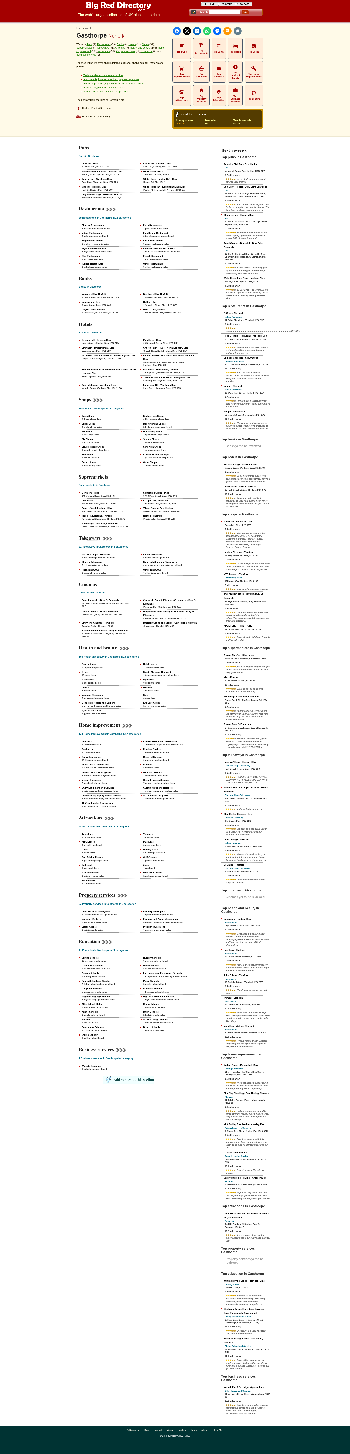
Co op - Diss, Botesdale (155, 500)
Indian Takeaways (152, 554)
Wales (170, 1430)
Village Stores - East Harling (158, 508)
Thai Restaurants (91, 256)
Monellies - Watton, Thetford (239, 1026)
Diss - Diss (87, 500)
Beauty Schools (151, 1027)
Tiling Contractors (91, 757)
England (158, 1430)
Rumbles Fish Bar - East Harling (241, 164)
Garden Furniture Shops (156, 454)
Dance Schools (151, 965)
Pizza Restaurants (152, 225)
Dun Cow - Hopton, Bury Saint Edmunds (245, 187)
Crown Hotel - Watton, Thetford (240, 486)
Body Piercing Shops (154, 424)
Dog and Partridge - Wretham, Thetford (102, 194)
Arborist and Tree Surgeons (96, 772)
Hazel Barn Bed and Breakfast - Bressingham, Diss (109, 355)
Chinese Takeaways (92, 562)
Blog (146, 1430)
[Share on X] (187, 31)
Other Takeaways (152, 570)
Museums (148, 842)
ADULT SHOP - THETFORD (238, 626)
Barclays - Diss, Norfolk (155, 294)
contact (244, 4)
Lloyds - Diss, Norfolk (93, 309)
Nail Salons (88, 679)
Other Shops (150, 462)
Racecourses (88, 880)
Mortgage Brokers (91, 919)
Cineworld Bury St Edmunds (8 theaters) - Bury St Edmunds (169, 602)
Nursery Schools (152, 958)
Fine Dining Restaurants (156, 233)
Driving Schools (90, 958)
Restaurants (104, 44)
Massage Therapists (92, 695)
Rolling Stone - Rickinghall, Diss (241, 1065)
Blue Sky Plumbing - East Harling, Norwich (246, 1093)
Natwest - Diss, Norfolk (94, 294)
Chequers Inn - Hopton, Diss (239, 215)
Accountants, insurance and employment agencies (111, 79)
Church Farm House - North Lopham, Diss (165, 348)
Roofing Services (152, 749)
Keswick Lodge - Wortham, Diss (99, 385)
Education (147, 51)
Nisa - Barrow (231, 677)
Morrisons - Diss (90, 492)
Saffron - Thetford (233, 313)
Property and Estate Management (161, 919)
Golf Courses (150, 857)
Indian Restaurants (92, 233)
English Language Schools (96, 996)
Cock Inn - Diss (90, 163)
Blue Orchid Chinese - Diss (238, 814)
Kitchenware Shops (153, 416)
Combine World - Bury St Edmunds (100, 600)
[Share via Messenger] (217, 31)
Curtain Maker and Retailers (158, 788)
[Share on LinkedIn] (197, 31)
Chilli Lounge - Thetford (236, 839)
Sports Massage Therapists (157, 672)
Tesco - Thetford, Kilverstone (239, 655)
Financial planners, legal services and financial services (114, 83)
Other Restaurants (153, 264)
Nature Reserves (90, 872)
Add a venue (133, 1430)
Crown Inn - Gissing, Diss (157, 163)
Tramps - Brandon (233, 998)
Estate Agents (89, 927)
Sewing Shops (151, 439)
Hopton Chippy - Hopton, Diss (240, 762)
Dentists (147, 687)
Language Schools (92, 988)
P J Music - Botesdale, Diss (238, 521)
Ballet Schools (151, 1012)
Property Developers (154, 911)
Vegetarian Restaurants (94, 248)
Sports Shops (89, 664)
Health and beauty (140, 47)
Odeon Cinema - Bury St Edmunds (100, 611)
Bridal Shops (88, 424)
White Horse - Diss (153, 171)
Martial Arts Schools (92, 965)
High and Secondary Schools (158, 996)
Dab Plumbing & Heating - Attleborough (245, 1178)
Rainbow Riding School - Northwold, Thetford (243, 1340)
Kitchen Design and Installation (160, 741)
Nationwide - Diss (91, 302)
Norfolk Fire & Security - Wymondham (244, 1387)
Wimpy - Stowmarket (235, 411)
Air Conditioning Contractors (97, 803)
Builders (147, 764)
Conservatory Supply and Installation (101, 795)
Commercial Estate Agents (96, 911)
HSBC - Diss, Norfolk (154, 309)
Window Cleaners (152, 772)
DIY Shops (87, 439)
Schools (86, 1019)
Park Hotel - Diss (152, 340)
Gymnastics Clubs (91, 710)
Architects (87, 741)
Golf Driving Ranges (92, 857)
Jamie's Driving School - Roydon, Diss (244, 1281)
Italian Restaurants (153, 240)
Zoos (146, 865)
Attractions (104, 51)
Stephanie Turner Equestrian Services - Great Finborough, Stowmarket (244, 1311)
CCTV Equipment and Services (98, 788)
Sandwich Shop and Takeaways (160, 562)
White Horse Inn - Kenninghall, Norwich (164, 187)
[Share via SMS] (227, 31)
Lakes (85, 849)
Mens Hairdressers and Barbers (98, 703)
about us (227, 4)
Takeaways (103, 47)
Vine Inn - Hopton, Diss (94, 187)
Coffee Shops (89, 462)
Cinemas (120, 47)
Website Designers (91, 1066)
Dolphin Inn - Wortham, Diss (97, 179)
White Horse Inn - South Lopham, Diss (102, 171)
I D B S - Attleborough (235, 1152)
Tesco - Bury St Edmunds (237, 724)
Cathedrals (87, 865)
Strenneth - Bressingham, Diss (98, 348)
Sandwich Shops (152, 447)
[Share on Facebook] (177, 31)
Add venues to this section (134, 1079)
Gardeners (87, 749)
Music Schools (151, 981)
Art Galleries (88, 842)
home (212, 4)
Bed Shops (87, 454)
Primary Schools (90, 973)
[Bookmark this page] (238, 31)
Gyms (85, 672)
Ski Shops (87, 431)
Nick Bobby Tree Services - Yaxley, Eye (244, 1124)
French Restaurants (153, 256)
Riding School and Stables (96, 981)
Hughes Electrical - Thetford (239, 552)
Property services (125, 51)
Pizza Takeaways (90, 570)
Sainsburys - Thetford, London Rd (100, 523)
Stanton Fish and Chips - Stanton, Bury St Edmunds (246, 789)
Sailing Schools (90, 1035)
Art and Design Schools (156, 1019)
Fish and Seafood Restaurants (159, 248)
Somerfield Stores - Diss (156, 492)
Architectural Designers (155, 795)
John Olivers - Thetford (236, 975)
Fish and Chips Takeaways (96, 554)
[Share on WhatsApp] (207, 31)
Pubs (89, 44)
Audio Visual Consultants (95, 764)
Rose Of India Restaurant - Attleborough (245, 336)
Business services (86, 54)
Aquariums (87, 834)
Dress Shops (88, 416)
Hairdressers (150, 664)
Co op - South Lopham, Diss (97, 508)
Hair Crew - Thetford (234, 950)
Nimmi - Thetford (233, 386)
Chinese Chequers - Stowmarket (241, 358)
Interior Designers (91, 780)
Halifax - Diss (150, 302)
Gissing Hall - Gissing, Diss (96, 340)
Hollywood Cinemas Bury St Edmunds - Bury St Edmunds (168, 613)
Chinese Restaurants (93, 225)
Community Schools (93, 1027)
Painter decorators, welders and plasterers (106, 91)
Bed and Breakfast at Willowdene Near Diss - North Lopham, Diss (109, 371)
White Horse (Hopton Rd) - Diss (160, 179)
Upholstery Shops (152, 431)
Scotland (182, 1430)
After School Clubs (92, 1004)
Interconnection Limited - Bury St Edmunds (105, 630)
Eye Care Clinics (151, 703)
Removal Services (152, 757)
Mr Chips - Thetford (234, 865)
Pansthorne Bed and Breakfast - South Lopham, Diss (168, 357)
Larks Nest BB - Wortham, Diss (159, 385)
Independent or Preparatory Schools (162, 973)
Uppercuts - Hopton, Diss (237, 919)
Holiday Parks (150, 849)
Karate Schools (90, 1012)
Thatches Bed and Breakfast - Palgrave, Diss (166, 377)
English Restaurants (92, 240)
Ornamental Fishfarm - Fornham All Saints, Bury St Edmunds (246, 1215)
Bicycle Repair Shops (93, 447)
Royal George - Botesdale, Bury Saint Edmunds (243, 245)
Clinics (85, 687)
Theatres (148, 834)
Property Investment (154, 927)
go (245, 12)
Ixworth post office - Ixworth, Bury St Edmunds (243, 596)
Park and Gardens (152, 872)
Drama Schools (151, 1004)
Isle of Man (217, 1430)
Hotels (132, 44)
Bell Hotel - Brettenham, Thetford (161, 369)
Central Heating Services (156, 780)
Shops (145, 44)
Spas (145, 695)
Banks (120, 44)
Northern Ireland (199, 1430)
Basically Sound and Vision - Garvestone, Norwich (170, 623)
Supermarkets (84, 47)
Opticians (148, 679)
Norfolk (180, 123)
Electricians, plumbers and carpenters (104, 87)
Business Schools (152, 988)
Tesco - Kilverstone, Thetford (97, 516)
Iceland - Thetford (152, 516)
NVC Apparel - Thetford (236, 574)
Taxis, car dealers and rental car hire (103, 75)
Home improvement (99, 725)
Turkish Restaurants (92, 264)
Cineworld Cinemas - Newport (98, 623)
